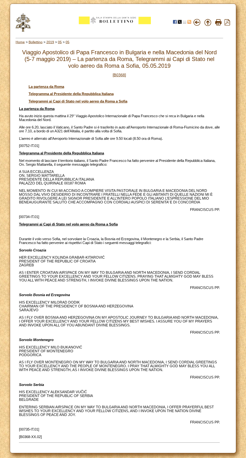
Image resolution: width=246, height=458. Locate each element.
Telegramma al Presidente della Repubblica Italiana (71, 94)
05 (60, 42)
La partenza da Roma (46, 87)
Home (20, 42)
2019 (50, 42)
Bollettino (36, 42)
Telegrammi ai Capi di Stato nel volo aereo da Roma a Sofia (78, 101)
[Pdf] (227, 24)
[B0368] (119, 75)
